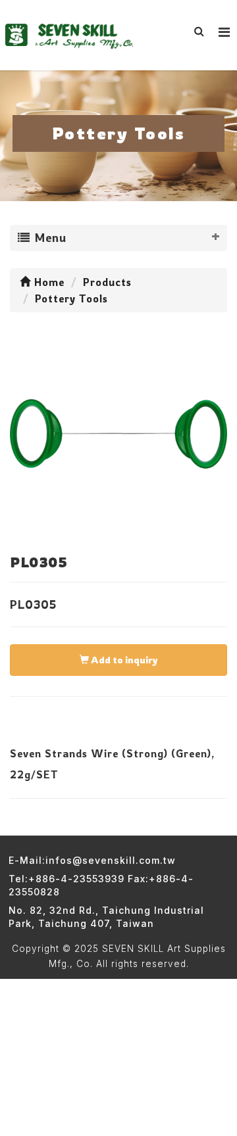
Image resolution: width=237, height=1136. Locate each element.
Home (48, 282)
